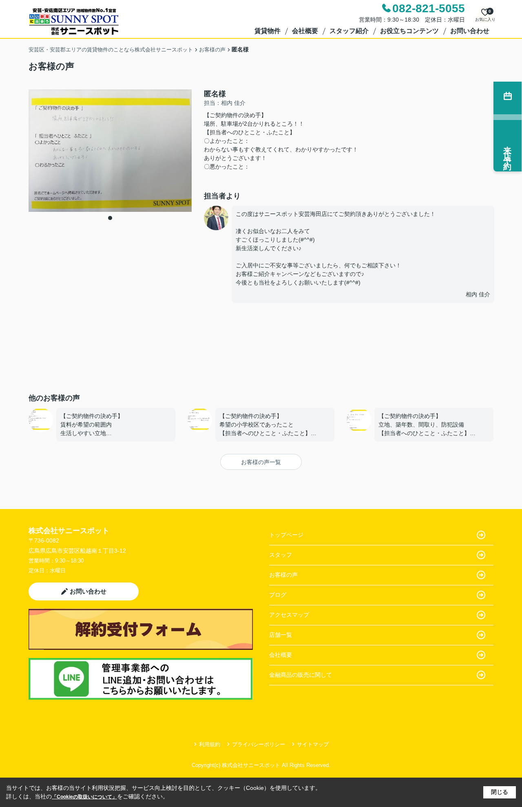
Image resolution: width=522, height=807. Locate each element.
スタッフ (280, 554)
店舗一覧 (280, 634)
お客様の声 (283, 574)
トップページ (286, 534)
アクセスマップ (289, 614)
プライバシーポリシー (258, 744)
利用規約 (209, 744)
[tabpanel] (110, 150)
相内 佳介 (478, 294)
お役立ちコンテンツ (409, 30)
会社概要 (305, 30)
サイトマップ (313, 744)
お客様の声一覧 (261, 462)
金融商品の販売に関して (300, 674)
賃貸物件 (267, 30)
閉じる (499, 792)
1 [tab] (110, 218)
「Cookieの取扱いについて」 (84, 797)
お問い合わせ (469, 30)
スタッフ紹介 (349, 30)
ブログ (277, 594)
